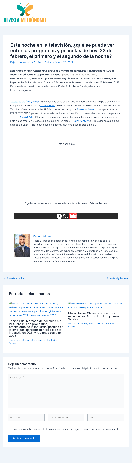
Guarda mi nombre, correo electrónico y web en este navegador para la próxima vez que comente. (66, 429)
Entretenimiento (37, 340)
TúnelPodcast (47, 105)
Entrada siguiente (117, 278)
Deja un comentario (20, 62)
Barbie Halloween (86, 109)
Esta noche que (66, 143)
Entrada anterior (14, 278)
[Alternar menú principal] (125, 12)
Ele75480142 (26, 117)
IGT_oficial (33, 101)
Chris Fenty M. (82, 120)
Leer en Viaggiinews (21, 90)
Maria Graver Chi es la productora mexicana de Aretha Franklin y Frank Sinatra (93, 316)
